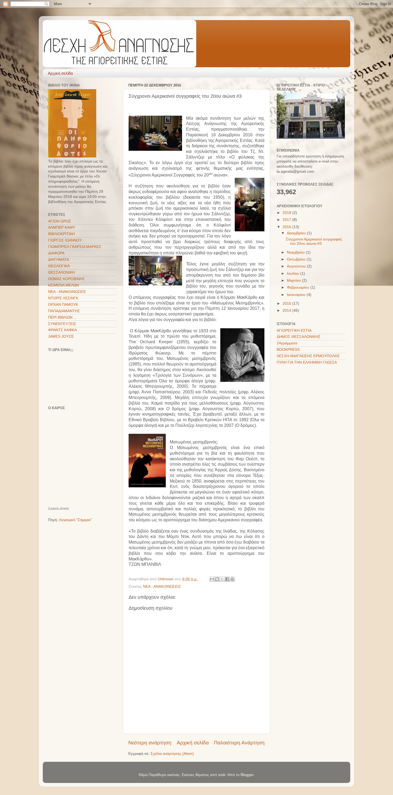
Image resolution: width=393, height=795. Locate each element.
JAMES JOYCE (61, 336)
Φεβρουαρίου (298, 287)
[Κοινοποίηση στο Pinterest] (232, 579)
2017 (287, 220)
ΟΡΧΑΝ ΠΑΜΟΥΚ (63, 305)
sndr (221, 775)
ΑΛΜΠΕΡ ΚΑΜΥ (61, 227)
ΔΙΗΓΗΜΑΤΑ (58, 260)
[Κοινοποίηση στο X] (222, 579)
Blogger (247, 775)
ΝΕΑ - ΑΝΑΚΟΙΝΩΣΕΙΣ (162, 587)
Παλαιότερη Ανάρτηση (239, 742)
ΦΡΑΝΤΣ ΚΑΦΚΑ (62, 330)
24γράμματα (287, 343)
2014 (287, 310)
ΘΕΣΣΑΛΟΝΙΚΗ (61, 272)
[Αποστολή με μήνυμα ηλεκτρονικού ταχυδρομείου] (212, 579)
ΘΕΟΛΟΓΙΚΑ (59, 266)
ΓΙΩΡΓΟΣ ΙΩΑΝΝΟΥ (65, 240)
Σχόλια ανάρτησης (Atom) (172, 754)
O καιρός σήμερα (58, 508)
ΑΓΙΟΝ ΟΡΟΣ (59, 221)
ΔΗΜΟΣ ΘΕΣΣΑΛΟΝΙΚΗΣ (299, 337)
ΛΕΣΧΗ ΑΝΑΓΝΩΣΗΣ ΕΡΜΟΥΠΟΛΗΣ (308, 356)
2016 (287, 227)
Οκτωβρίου (297, 259)
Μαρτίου (294, 280)
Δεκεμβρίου (297, 233)
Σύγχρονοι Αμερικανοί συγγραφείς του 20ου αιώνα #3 (314, 241)
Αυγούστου (297, 266)
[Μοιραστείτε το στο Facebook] (227, 579)
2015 (287, 304)
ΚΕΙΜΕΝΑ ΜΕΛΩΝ (63, 285)
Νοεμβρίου (296, 252)
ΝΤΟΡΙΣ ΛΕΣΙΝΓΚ (63, 298)
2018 (287, 213)
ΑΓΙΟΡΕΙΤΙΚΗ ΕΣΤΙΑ (294, 331)
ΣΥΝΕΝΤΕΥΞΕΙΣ (62, 324)
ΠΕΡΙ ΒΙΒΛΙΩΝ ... (62, 317)
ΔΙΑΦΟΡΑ (56, 253)
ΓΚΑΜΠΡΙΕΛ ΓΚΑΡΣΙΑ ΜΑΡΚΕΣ (74, 247)
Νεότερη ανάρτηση (149, 742)
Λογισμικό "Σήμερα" (75, 520)
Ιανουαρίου (297, 295)
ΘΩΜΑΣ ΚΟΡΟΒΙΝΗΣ (66, 279)
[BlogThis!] (217, 579)
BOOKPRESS (288, 350)
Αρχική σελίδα (60, 73)
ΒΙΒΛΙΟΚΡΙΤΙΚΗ (61, 234)
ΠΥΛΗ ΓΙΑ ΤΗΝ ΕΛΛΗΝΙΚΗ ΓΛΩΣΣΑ (307, 362)
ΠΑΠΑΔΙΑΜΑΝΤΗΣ (64, 311)
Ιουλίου (293, 274)
